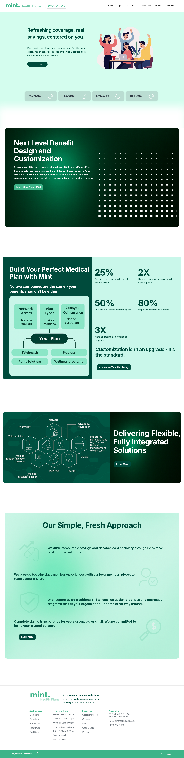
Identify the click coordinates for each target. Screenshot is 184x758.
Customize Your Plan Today (114, 367)
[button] (120, 6)
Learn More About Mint (28, 187)
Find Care (146, 6)
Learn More (122, 464)
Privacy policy (166, 754)
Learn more (37, 64)
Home (110, 6)
